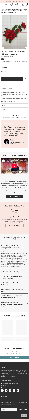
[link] (25, 79)
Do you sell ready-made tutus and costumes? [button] (12, 284)
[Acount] (23, 4)
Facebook (20, 263)
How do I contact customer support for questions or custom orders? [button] (12, 304)
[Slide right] (26, 219)
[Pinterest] (10, 390)
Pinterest (14, 263)
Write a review (14, 357)
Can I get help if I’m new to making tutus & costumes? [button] (10, 247)
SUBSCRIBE (23, 409)
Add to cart (11, 79)
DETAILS (22, 1)
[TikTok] (14, 390)
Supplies (8, 9)
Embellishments (16, 9)
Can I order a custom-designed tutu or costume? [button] (11, 277)
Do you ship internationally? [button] (10, 272)
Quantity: (3, 71)
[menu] (2, 5)
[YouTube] (18, 390)
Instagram (3, 264)
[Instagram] (6, 390)
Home (2, 9)
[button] (1, 133)
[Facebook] (2, 390)
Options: (6, 64)
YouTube (9, 263)
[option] (14, 32)
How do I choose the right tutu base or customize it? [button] (11, 297)
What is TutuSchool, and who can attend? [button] (12, 290)
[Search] (6, 5)
